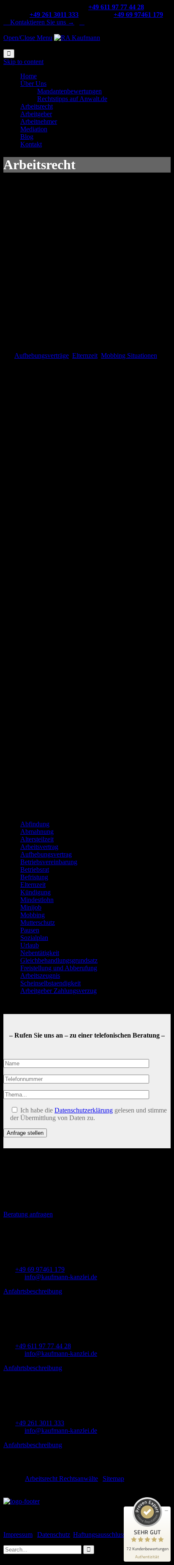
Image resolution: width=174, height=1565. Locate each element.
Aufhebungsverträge (41, 355)
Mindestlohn (37, 899)
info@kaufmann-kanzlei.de (60, 1276)
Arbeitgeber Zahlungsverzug (58, 990)
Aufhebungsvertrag (46, 854)
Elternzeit (85, 355)
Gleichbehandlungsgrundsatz (59, 960)
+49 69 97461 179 (40, 1269)
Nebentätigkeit (39, 952)
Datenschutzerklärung (83, 1110)
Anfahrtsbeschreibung (32, 1291)
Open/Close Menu (27, 37)
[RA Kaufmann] (77, 37)
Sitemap (113, 1478)
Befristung (34, 877)
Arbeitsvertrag (39, 846)
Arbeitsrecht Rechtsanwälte (61, 1478)
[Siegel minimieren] (166, 1510)
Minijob (30, 907)
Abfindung (34, 824)
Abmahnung (37, 831)
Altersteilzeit (37, 839)
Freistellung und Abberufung (58, 967)
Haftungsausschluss (99, 1534)
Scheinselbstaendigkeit (50, 983)
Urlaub (29, 945)
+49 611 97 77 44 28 (43, 1345)
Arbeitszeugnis (40, 975)
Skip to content (23, 61)
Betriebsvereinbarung (48, 861)
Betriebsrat (34, 869)
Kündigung (35, 892)
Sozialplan (34, 937)
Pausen (29, 930)
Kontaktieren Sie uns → (38, 22)
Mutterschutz (37, 922)
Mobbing (32, 914)
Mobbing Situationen (129, 355)
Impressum (18, 1534)
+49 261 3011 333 (39, 1423)
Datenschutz (53, 1534)
